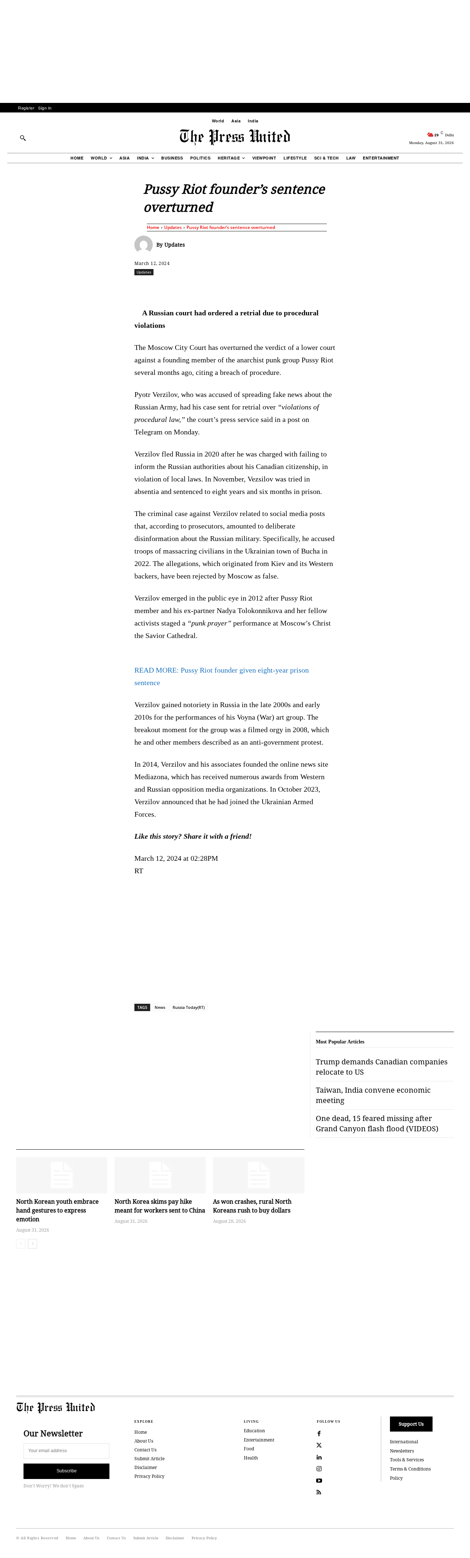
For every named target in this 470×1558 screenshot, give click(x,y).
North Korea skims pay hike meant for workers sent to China (160, 1205)
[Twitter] (319, 1445)
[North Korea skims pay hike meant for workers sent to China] (160, 1175)
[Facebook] (186, 288)
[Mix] (338, 288)
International (404, 1442)
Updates (173, 227)
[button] (22, 137)
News (160, 1007)
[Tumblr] (304, 288)
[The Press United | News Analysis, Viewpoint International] (235, 137)
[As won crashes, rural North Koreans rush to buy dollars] (258, 1175)
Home (153, 227)
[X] (203, 288)
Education (254, 1431)
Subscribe (67, 1470)
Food (249, 1449)
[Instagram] (319, 1469)
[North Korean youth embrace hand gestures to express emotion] (61, 1175)
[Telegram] (321, 288)
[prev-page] (20, 1244)
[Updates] (145, 245)
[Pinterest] (270, 288)
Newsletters (402, 1451)
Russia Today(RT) (189, 1007)
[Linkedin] (253, 288)
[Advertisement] (235, 51)
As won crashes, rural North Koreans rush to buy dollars (252, 1205)
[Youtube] (319, 1481)
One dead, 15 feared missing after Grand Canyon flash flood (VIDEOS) (377, 1123)
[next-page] (32, 1244)
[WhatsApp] (236, 288)
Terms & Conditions (410, 1469)
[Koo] (456, 288)
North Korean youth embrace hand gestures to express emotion (57, 1210)
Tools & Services (407, 1460)
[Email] (287, 288)
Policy (396, 1478)
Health (251, 1458)
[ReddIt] (220, 288)
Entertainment (259, 1440)
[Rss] (319, 1492)
